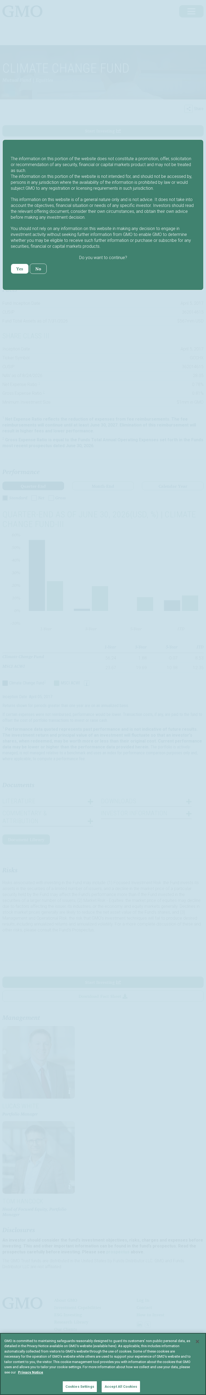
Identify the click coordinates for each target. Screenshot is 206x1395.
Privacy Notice (30, 1372)
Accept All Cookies (121, 1387)
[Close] (197, 1341)
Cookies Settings (79, 1387)
